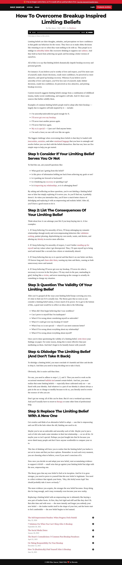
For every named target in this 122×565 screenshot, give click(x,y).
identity (40, 239)
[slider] (90, 32)
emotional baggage (61, 141)
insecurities (32, 141)
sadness (84, 51)
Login (92, 7)
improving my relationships (46, 185)
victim (46, 275)
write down (82, 339)
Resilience (72, 28)
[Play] (30, 32)
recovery (49, 182)
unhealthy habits (42, 51)
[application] (61, 32)
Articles (30, 7)
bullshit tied (50, 380)
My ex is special (38, 128)
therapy (60, 401)
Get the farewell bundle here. (87, 2)
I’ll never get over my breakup (44, 117)
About (37, 7)
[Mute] (87, 32)
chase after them (50, 260)
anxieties (41, 141)
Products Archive (104, 7)
